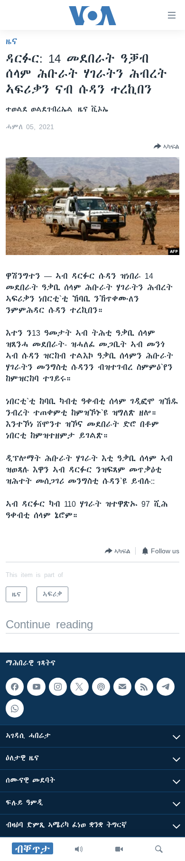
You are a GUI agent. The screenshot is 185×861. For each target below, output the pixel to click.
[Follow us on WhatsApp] (15, 708)
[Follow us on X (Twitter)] (79, 687)
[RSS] (144, 687)
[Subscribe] (122, 687)
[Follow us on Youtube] (36, 687)
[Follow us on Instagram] (58, 687)
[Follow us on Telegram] (166, 687)
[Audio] (79, 849)
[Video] (119, 849)
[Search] (159, 849)
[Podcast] (101, 687)
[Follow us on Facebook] (15, 687)
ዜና (12, 41)
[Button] (166, 146)
